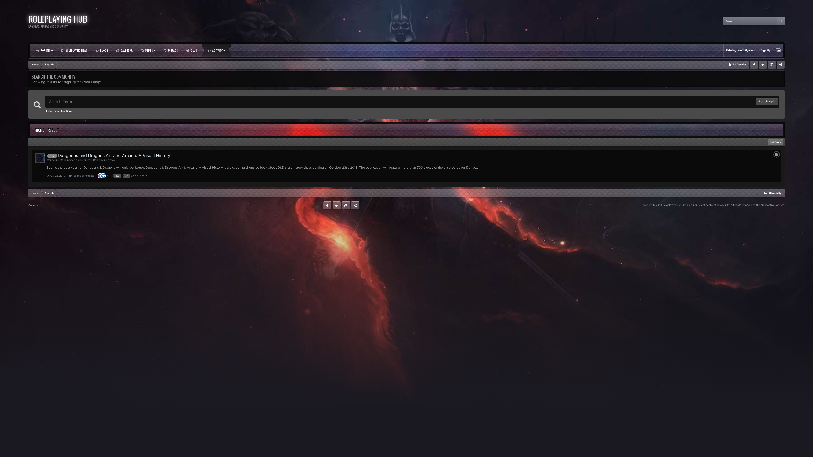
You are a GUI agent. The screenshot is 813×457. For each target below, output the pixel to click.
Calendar (126, 50)
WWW (781, 65)
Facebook (754, 65)
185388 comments (83, 175)
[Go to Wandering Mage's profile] (40, 158)
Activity (217, 50)
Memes (148, 50)
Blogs (104, 50)
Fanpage (172, 50)
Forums (45, 50)
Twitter (763, 65)
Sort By (775, 142)
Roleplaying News (76, 50)
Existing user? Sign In (740, 50)
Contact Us (35, 205)
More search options (59, 111)
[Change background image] (778, 50)
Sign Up (766, 50)
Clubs (194, 50)
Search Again (767, 101)
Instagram (772, 65)
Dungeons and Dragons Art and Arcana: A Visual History (114, 155)
